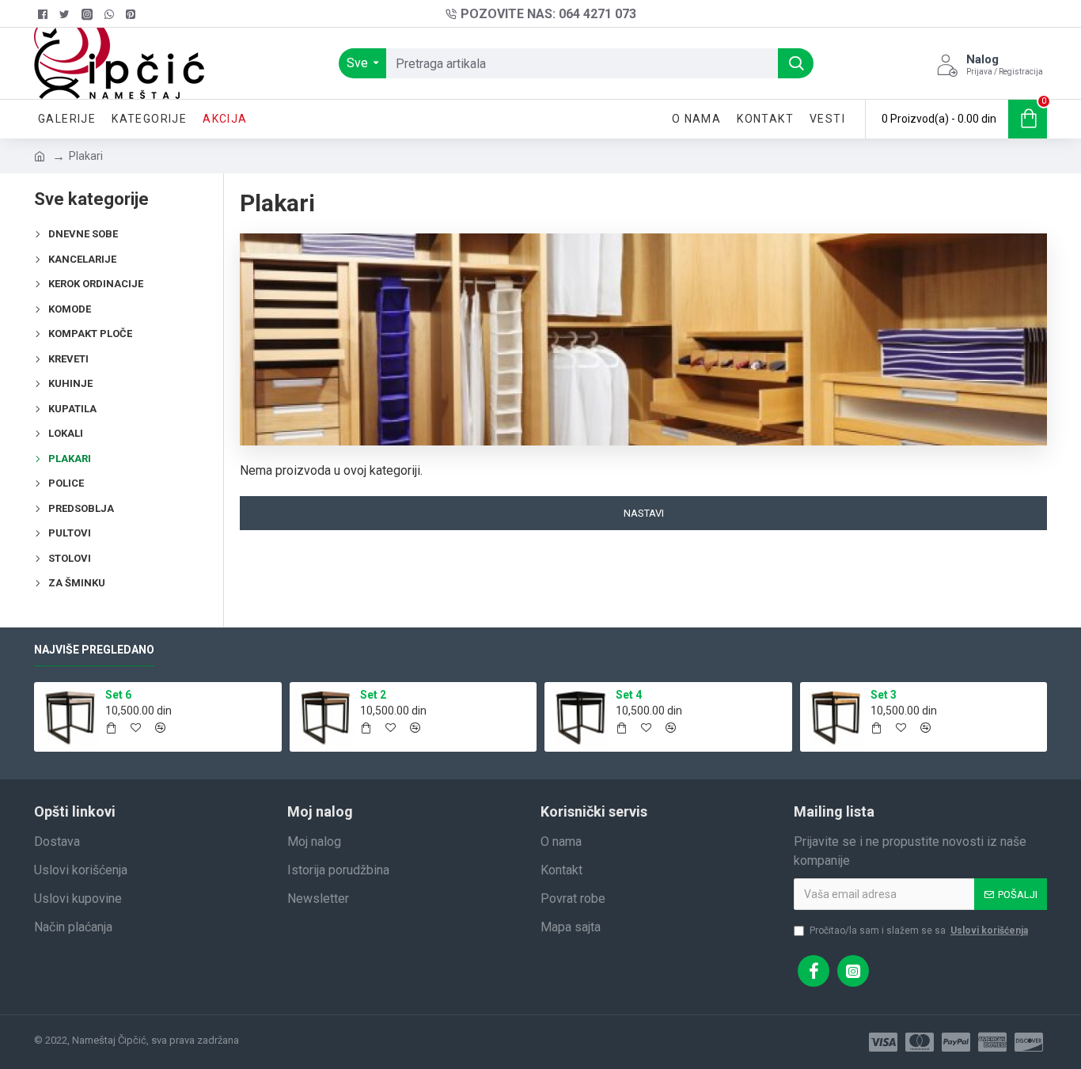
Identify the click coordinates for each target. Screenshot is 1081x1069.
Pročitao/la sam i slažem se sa (919, 930)
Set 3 (883, 694)
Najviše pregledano (94, 649)
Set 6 (118, 694)
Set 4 (629, 694)
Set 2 (373, 694)
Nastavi (644, 513)
